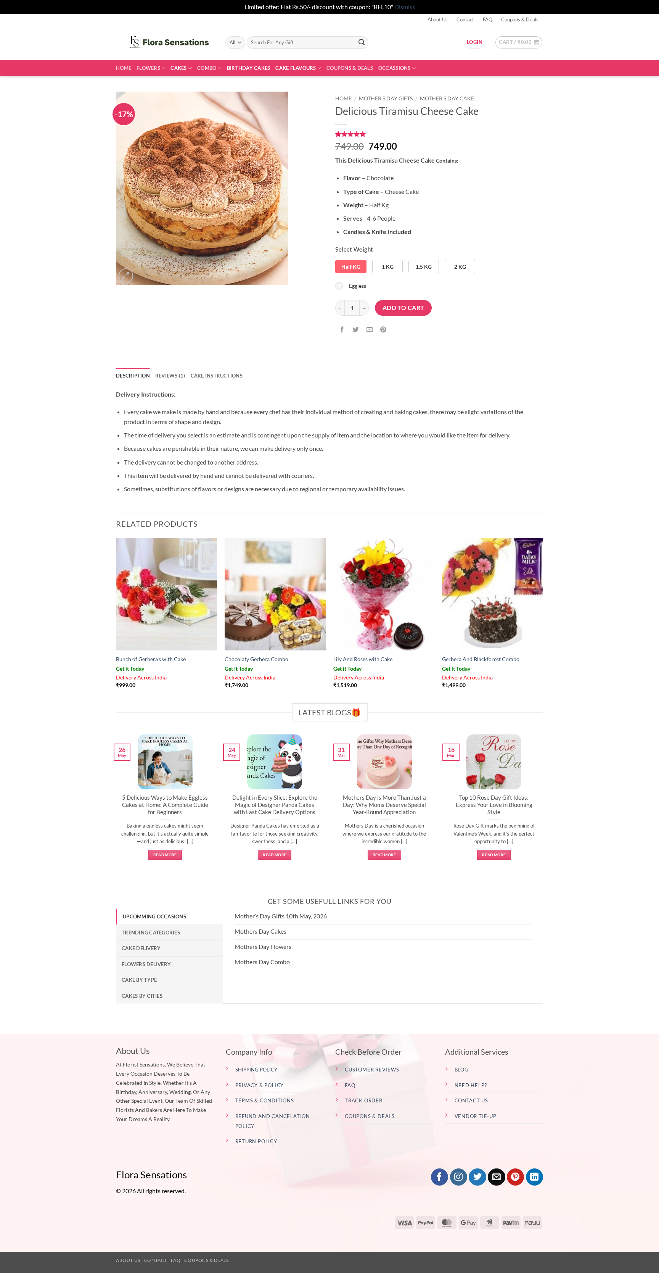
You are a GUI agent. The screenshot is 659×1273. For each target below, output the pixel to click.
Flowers (148, 68)
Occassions (394, 68)
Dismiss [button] (404, 6)
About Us (438, 19)
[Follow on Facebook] (439, 1177)
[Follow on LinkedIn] (534, 1177)
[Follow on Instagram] (458, 1177)
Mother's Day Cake (447, 98)
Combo (206, 68)
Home (123, 68)
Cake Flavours (295, 68)
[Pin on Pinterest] (383, 329)
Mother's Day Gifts (386, 98)
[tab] (169, 916)
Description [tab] (133, 376)
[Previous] (114, 806)
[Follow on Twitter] (477, 1177)
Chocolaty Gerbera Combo (256, 659)
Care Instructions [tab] (217, 376)
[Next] (544, 806)
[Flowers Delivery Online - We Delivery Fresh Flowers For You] (165, 42)
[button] (518, 42)
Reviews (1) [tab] (170, 376)
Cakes (178, 68)
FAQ (487, 19)
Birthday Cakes (248, 68)
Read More (165, 854)
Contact (465, 19)
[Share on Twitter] (356, 329)
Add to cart (403, 307)
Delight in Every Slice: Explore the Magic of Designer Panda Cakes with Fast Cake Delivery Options (274, 804)
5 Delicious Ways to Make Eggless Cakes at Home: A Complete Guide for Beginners (165, 804)
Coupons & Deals (519, 19)
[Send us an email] (496, 1177)
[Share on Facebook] (342, 329)
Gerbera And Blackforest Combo (480, 659)
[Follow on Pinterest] (515, 1177)
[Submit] (361, 42)
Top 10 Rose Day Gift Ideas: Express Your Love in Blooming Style (494, 804)
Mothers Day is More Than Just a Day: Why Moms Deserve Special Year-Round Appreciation (384, 804)
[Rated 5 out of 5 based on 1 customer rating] (439, 134)
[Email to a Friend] (369, 329)
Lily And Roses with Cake (362, 659)
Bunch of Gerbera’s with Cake (151, 659)
